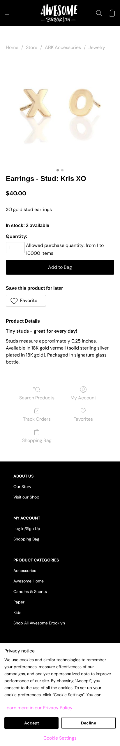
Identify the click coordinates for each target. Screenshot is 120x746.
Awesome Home (28, 581)
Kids (17, 612)
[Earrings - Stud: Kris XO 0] (60, 111)
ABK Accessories (63, 47)
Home (12, 47)
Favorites (83, 419)
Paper (18, 602)
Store (31, 47)
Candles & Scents (30, 591)
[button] (60, 13)
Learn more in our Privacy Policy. (38, 708)
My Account (83, 398)
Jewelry (97, 47)
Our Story (22, 486)
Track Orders (37, 419)
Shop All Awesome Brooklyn (39, 623)
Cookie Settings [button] (60, 738)
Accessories (24, 570)
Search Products (36, 398)
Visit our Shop (26, 497)
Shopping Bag (37, 440)
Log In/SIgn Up (26, 528)
